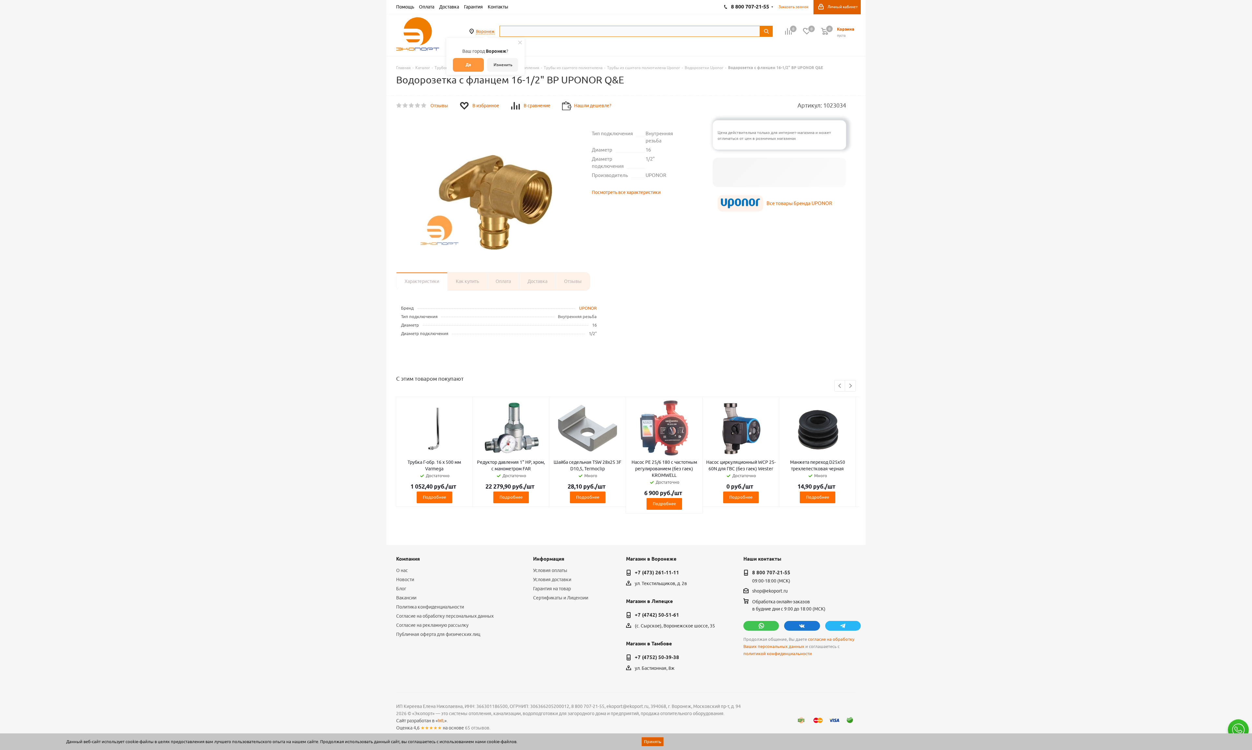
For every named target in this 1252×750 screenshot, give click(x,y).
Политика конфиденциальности (430, 607)
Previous (840, 386)
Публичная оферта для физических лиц (438, 634)
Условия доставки (552, 579)
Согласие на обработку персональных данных (445, 616)
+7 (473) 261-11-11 (657, 573)
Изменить (503, 64)
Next (850, 386)
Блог (401, 588)
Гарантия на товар (552, 588)
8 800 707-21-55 (771, 573)
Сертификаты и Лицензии (560, 597)
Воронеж (485, 31)
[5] (424, 105)
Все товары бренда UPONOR (799, 203)
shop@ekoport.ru (770, 591)
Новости (405, 579)
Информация (548, 559)
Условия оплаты (550, 570)
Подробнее (434, 497)
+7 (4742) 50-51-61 (657, 615)
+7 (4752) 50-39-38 (657, 657)
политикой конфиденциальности (777, 653)
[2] (405, 105)
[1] (399, 105)
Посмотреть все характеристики (626, 192)
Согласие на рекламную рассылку (432, 625)
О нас (402, 570)
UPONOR (588, 308)
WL (441, 720)
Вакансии (406, 597)
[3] (412, 105)
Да (468, 64)
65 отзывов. (477, 727)
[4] (418, 105)
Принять (652, 741)
